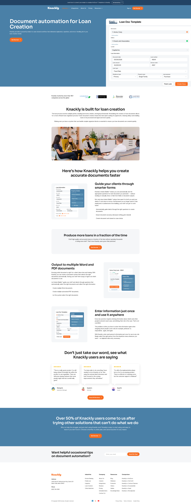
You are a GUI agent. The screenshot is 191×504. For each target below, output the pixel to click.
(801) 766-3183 (55, 489)
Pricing (101, 488)
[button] (92, 501)
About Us (101, 478)
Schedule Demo (103, 491)
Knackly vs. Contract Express (130, 483)
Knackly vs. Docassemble (128, 486)
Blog (111, 478)
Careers (101, 481)
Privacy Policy (119, 501)
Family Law (88, 481)
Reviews (101, 486)
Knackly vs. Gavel (126, 488)
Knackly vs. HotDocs (127, 478)
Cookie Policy (136, 501)
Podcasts (113, 483)
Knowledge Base (115, 491)
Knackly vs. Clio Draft (127, 481)
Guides (112, 488)
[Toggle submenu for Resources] (101, 8)
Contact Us (102, 493)
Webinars (113, 481)
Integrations (102, 483)
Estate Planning (89, 478)
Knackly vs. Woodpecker (128, 491)
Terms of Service (128, 501)
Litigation (87, 483)
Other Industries (89, 488)
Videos (112, 486)
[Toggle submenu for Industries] (68, 8)
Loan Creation (89, 486)
